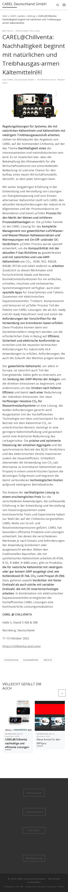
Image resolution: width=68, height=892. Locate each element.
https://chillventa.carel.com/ (21, 646)
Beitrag (31, 15)
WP (21, 886)
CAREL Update (17, 15)
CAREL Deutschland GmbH (20, 80)
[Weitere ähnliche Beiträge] (62, 692)
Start (4, 15)
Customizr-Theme (55, 886)
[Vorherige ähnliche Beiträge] (54, 692)
